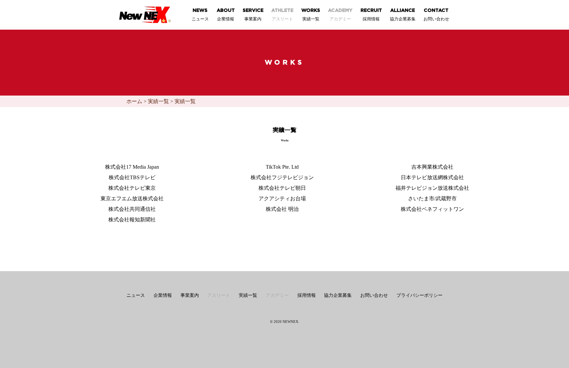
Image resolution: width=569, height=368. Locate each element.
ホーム (134, 101)
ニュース (135, 295)
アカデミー (277, 295)
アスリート (218, 295)
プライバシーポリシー (419, 295)
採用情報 (306, 295)
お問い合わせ (374, 295)
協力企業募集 (338, 295)
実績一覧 (158, 101)
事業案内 (189, 295)
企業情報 (162, 295)
